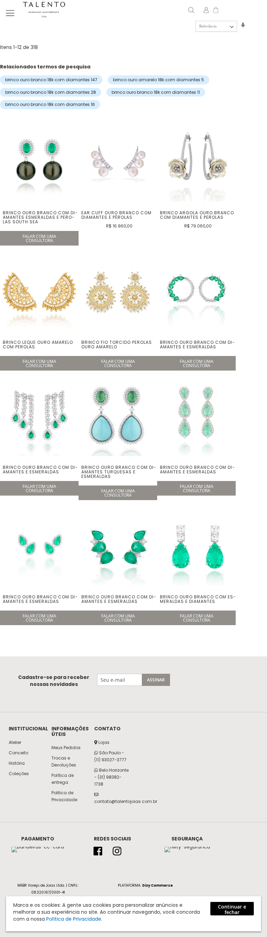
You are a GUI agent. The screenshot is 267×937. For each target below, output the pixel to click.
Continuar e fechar (232, 909)
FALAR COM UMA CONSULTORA (39, 238)
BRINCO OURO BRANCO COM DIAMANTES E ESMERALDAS (197, 344)
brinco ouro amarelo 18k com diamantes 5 (158, 80)
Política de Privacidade (73, 918)
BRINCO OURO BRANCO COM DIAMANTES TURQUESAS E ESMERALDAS (118, 471)
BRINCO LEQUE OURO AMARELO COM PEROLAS (38, 344)
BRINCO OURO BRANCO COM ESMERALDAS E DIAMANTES (198, 599)
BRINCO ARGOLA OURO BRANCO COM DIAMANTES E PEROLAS (197, 215)
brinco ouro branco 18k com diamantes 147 (51, 80)
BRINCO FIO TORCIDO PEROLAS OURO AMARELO (116, 344)
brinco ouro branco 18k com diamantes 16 (50, 104)
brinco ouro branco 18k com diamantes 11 (156, 92)
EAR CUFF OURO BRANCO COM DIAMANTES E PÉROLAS (116, 215)
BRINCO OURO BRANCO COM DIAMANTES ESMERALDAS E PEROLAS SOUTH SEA (40, 217)
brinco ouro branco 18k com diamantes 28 (50, 92)
